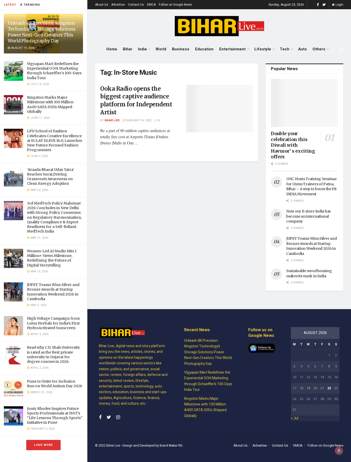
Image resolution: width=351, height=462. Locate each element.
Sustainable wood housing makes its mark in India (309, 273)
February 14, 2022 (138, 120)
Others (318, 49)
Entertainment (232, 49)
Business (180, 49)
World (160, 49)
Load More (43, 445)
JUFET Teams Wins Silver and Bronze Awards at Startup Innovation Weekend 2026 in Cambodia (53, 291)
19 (308, 388)
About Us (101, 4)
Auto (302, 49)
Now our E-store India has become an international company (308, 216)
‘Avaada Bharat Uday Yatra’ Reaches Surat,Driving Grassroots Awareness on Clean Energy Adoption (50, 176)
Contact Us (136, 4)
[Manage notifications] (339, 451)
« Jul (294, 418)
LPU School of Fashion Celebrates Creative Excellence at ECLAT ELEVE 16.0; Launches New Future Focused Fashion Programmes (54, 140)
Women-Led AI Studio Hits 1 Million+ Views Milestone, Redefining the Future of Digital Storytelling (52, 258)
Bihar (127, 49)
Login (339, 4)
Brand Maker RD (171, 445)
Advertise (118, 4)
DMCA (151, 4)
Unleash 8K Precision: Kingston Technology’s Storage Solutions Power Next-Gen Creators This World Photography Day (42, 32)
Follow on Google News (175, 4)
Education (204, 49)
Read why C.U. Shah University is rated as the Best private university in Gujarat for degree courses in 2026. (53, 354)
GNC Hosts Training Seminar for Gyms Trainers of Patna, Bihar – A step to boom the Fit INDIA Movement (311, 186)
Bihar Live (112, 120)
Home (111, 49)
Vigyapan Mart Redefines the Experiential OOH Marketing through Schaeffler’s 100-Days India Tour (54, 70)
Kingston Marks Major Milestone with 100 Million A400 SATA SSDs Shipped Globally (50, 104)
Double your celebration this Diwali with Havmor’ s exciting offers (293, 145)
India (142, 49)
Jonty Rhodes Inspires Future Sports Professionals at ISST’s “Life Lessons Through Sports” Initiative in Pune (54, 415)
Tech (284, 49)
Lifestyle (262, 49)
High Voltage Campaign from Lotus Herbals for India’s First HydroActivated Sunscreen (53, 323)
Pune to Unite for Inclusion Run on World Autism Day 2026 (54, 383)
